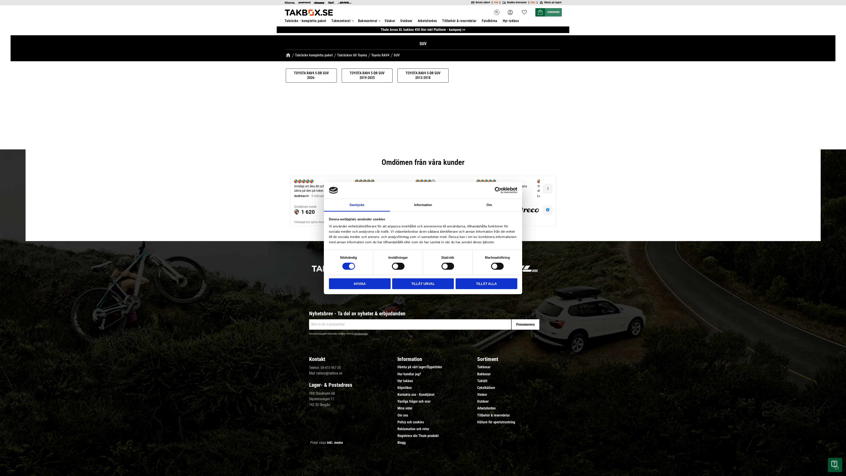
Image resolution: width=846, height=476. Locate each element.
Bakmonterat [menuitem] (367, 21)
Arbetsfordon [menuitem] (427, 21)
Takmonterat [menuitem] (341, 21)
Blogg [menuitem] (401, 443)
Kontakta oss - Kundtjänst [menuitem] (415, 395)
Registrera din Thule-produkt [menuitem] (418, 436)
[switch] (398, 266)
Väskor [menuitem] (390, 21)
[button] (524, 11)
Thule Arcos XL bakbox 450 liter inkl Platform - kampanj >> (423, 30)
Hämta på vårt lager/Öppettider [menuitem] (419, 367)
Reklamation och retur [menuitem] (413, 429)
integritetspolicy (361, 333)
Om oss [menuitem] (402, 415)
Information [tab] (423, 205)
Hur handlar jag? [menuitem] (409, 374)
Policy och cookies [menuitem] (410, 422)
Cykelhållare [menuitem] (486, 388)
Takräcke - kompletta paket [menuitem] (305, 21)
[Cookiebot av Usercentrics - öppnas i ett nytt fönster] (498, 190)
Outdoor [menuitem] (406, 21)
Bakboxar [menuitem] (484, 374)
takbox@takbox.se (329, 373)
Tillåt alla (486, 284)
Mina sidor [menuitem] (404, 408)
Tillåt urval (423, 284)
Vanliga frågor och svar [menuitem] (413, 401)
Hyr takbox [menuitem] (511, 21)
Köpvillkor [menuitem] (404, 388)
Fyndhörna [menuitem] (489, 21)
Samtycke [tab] (356, 205)
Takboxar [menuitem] (483, 367)
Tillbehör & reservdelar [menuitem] (459, 21)
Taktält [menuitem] (482, 381)
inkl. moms (335, 443)
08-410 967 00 (331, 368)
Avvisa (360, 284)
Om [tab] (489, 205)
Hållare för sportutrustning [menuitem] (496, 422)
